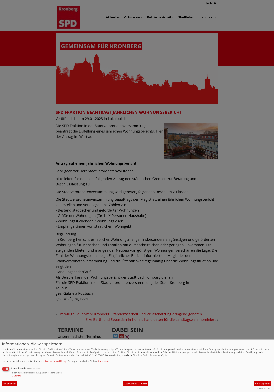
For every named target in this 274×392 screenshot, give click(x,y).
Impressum (103, 361)
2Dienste (16, 375)
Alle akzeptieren (262, 383)
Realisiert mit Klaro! (264, 389)
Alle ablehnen (9, 383)
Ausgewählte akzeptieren (135, 383)
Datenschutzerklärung (56, 361)
